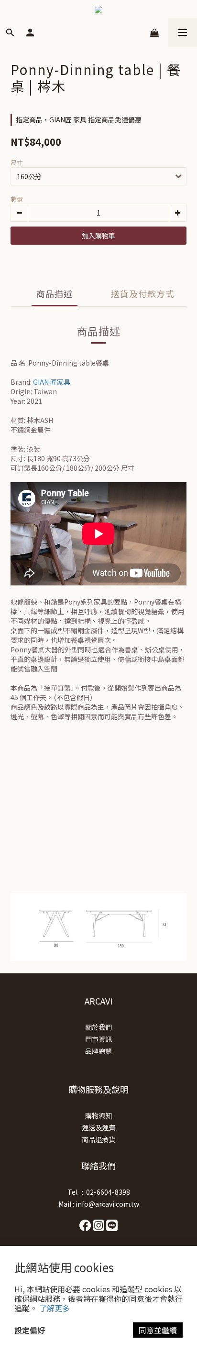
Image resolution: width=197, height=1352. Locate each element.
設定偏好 (29, 1330)
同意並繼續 (158, 1330)
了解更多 (54, 1308)
